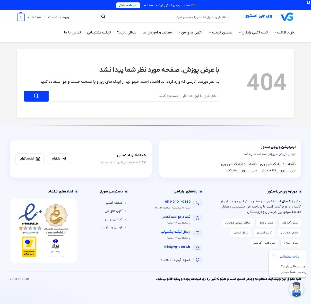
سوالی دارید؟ (126, 32)
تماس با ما (72, 32)
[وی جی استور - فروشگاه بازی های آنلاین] (287, 17)
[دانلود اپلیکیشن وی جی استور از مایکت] (238, 167)
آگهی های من (191, 32)
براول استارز (240, 233)
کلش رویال (266, 223)
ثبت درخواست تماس (176, 217)
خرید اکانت (285, 32)
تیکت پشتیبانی (99, 32)
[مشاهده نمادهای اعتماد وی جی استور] (43, 231)
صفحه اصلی (114, 203)
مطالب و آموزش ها (157, 32)
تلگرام (56, 159)
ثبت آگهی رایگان (255, 32)
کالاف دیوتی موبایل (237, 223)
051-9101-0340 (177, 202)
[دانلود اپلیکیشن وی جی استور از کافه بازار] (277, 167)
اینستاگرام (27, 159)
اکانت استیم (264, 233)
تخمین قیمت (222, 32)
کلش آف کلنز (290, 223)
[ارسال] (103, 17)
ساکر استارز (291, 243)
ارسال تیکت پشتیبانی (175, 232)
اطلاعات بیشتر (128, 5)
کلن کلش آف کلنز (264, 243)
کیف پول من (113, 219)
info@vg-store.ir (177, 247)
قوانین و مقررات (111, 227)
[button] (29, 17)
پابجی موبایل (289, 233)
